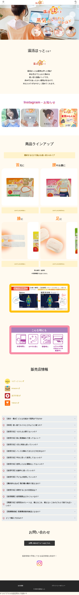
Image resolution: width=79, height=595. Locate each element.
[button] (73, 381)
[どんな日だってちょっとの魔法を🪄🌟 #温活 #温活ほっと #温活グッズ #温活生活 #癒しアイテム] (30, 118)
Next (36, 187)
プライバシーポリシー (58, 585)
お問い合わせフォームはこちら (39, 543)
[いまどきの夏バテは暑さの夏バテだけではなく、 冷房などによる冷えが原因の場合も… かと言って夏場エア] (11, 118)
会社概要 (20, 585)
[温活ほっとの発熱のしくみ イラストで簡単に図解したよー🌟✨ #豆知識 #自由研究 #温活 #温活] (68, 118)
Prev (4, 187)
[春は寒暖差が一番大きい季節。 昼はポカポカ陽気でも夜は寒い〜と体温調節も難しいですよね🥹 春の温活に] (49, 118)
